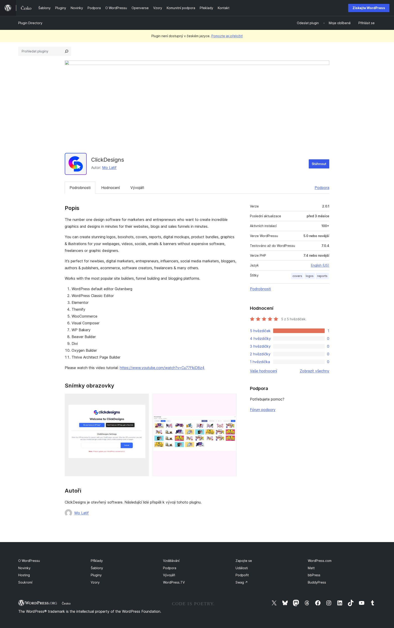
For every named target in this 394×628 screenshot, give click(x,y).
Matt (311, 568)
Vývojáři (137, 187)
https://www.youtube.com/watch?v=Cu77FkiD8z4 (162, 367)
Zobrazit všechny (314, 371)
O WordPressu (29, 561)
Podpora (322, 187)
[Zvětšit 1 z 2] (142, 400)
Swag (242, 582)
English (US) (320, 265)
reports (322, 276)
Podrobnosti (80, 187)
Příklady (97, 561)
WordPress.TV (174, 582)
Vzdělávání (171, 561)
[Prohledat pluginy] (66, 51)
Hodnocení (110, 187)
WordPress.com (320, 561)
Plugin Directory (30, 23)
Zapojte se (244, 561)
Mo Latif (109, 167)
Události (242, 568)
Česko (66, 603)
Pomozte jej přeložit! (227, 36)
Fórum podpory (262, 409)
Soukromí (25, 582)
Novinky (24, 568)
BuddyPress (317, 582)
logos (310, 276)
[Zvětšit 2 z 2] (230, 400)
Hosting (24, 575)
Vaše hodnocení (263, 371)
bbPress (314, 575)
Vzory (95, 582)
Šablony (97, 568)
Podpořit (242, 575)
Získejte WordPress (369, 8)
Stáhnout (319, 164)
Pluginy (96, 575)
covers (297, 276)
